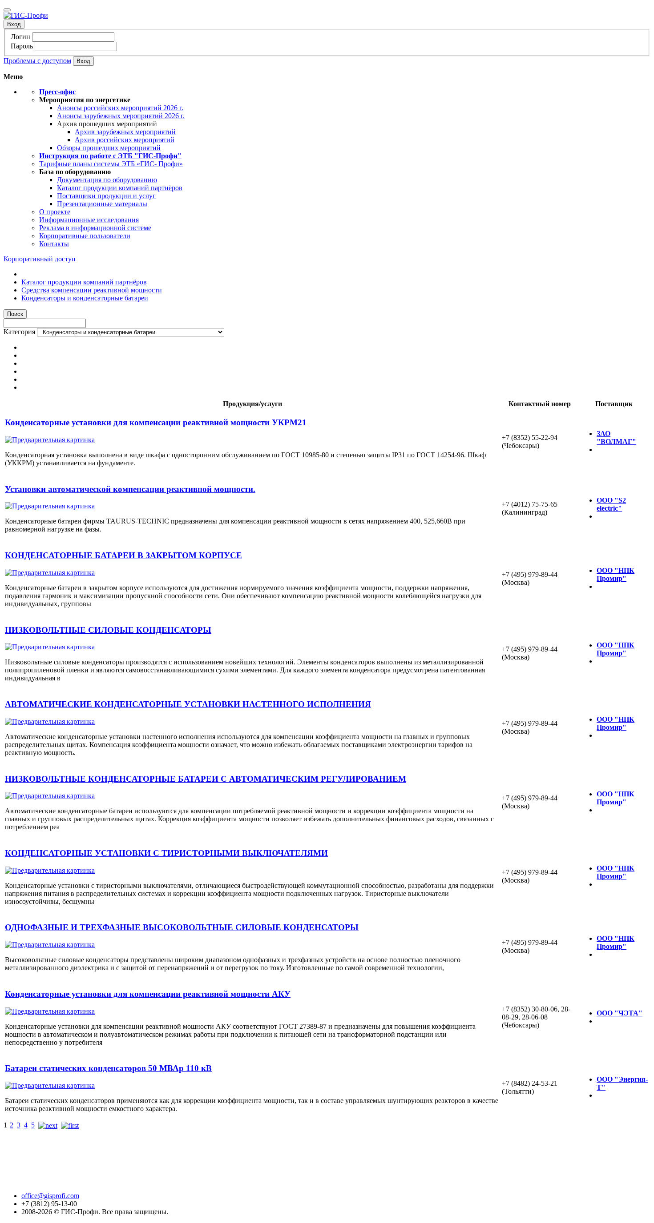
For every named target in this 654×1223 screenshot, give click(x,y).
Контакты (54, 244)
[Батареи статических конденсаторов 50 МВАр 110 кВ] (50, 1085)
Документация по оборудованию (107, 180)
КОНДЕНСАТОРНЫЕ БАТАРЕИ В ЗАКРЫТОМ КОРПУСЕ (123, 555)
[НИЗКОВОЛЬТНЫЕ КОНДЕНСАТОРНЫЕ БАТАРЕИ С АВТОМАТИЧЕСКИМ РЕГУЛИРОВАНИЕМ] (50, 795)
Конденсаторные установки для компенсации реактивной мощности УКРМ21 (156, 422)
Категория (19, 332)
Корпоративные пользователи (84, 236)
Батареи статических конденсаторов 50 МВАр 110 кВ (108, 1068)
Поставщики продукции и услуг (106, 196)
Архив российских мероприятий (124, 140)
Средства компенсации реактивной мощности (91, 290)
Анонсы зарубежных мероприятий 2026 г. (121, 116)
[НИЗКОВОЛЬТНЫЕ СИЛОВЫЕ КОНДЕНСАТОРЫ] (50, 647)
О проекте (54, 212)
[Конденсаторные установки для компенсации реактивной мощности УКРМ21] (50, 440)
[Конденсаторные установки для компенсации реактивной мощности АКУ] (50, 1011)
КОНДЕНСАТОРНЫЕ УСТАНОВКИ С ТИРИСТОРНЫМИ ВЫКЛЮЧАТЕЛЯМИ (166, 853)
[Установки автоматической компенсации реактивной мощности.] (50, 506)
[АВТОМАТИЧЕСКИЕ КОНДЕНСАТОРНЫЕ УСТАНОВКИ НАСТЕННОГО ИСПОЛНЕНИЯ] (50, 721)
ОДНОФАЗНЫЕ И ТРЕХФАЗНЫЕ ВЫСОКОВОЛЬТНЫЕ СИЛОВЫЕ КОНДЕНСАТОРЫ (182, 927)
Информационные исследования (89, 220)
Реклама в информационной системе (95, 228)
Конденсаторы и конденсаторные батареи (84, 298)
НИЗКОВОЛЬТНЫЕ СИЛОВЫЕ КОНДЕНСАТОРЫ (108, 630)
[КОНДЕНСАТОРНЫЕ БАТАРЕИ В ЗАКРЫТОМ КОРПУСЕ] (50, 572)
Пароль (22, 46)
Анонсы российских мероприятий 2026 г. (120, 108)
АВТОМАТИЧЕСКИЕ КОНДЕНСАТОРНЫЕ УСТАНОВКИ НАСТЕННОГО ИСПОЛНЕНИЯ (188, 704)
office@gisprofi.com (50, 1195)
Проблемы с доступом (37, 60)
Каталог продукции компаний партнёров (119, 188)
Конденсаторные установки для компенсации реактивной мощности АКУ (148, 994)
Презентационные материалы (102, 204)
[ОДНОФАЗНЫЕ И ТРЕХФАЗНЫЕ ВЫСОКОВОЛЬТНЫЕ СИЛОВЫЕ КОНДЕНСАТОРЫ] (50, 944)
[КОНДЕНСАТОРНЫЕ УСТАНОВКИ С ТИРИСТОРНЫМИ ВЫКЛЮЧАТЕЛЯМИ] (50, 870)
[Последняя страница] (70, 1125)
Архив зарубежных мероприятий (125, 132)
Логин (20, 36)
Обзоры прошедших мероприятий (109, 148)
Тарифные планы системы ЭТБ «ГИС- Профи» (111, 164)
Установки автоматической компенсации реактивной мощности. (130, 489)
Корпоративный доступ (40, 259)
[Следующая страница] (47, 1125)
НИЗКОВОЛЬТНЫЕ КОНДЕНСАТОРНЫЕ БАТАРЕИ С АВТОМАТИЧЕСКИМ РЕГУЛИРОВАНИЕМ (205, 778)
